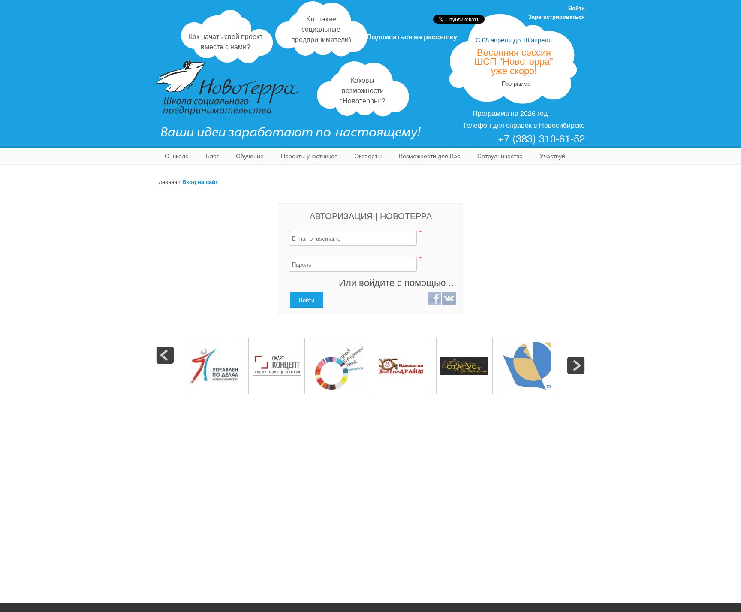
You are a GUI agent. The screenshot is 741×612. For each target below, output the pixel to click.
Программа (516, 83)
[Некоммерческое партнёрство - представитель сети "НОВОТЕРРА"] (276, 366)
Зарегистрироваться (556, 16)
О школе (177, 155)
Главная (166, 182)
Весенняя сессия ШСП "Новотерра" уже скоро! (513, 61)
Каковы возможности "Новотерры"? (363, 90)
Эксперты (368, 155)
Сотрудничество (500, 155)
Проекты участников (309, 155)
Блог (212, 155)
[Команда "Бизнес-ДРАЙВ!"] (401, 366)
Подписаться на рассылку (412, 37)
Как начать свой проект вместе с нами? (225, 41)
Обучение (250, 155)
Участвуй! (553, 155)
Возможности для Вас (429, 155)
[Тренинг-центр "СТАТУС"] (464, 366)
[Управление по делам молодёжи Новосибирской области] (214, 366)
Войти (576, 8)
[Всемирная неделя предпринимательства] (339, 366)
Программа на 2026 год (510, 113)
